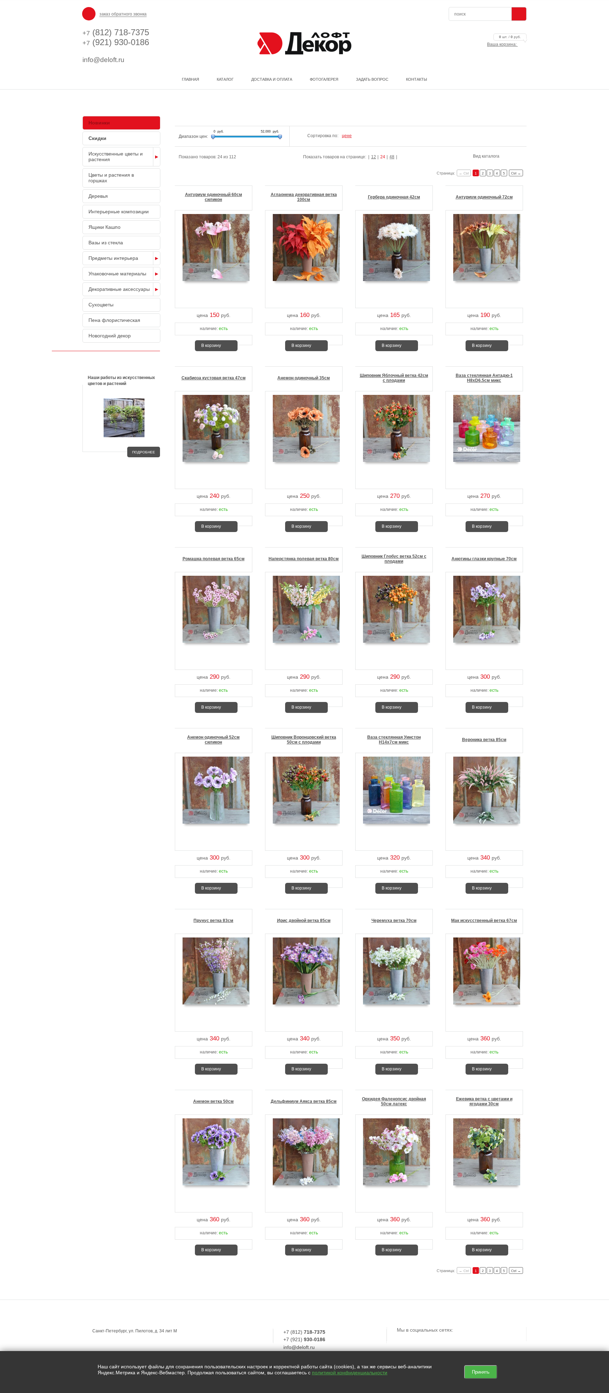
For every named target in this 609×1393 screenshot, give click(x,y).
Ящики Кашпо (104, 227)
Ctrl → (516, 173)
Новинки (99, 123)
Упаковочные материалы (117, 273)
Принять (481, 1372)
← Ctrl (464, 173)
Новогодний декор (109, 335)
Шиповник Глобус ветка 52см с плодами (394, 559)
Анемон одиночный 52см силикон (213, 740)
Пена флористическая (114, 320)
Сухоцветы (100, 304)
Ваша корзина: (504, 44)
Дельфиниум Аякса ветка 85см (304, 1101)
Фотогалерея (324, 79)
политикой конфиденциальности (349, 1372)
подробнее (143, 452)
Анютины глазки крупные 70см (484, 558)
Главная (190, 79)
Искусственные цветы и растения (115, 156)
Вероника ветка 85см (484, 739)
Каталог (225, 79)
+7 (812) (304, 1332)
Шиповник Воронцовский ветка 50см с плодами (303, 740)
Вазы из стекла (105, 242)
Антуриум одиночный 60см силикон (213, 197)
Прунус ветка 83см (213, 920)
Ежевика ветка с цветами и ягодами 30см (484, 1101)
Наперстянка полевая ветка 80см (304, 558)
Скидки (97, 138)
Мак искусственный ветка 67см (484, 920)
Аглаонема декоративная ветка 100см (304, 197)
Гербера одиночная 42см (394, 197)
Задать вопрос (372, 79)
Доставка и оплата (271, 79)
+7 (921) (304, 1339)
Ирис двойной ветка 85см (304, 920)
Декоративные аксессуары (119, 289)
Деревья (98, 196)
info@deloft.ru (103, 59)
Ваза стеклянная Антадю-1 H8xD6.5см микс (484, 378)
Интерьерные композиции (118, 211)
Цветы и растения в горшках (111, 177)
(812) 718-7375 (115, 32)
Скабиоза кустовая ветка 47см (214, 377)
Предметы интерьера (113, 258)
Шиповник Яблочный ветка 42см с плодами (394, 378)
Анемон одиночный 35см (303, 377)
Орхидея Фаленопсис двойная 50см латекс (394, 1101)
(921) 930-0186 (115, 42)
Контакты (416, 79)
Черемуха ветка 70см (394, 920)
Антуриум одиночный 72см (484, 197)
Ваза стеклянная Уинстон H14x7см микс (394, 740)
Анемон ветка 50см (213, 1101)
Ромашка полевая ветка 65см (214, 558)
